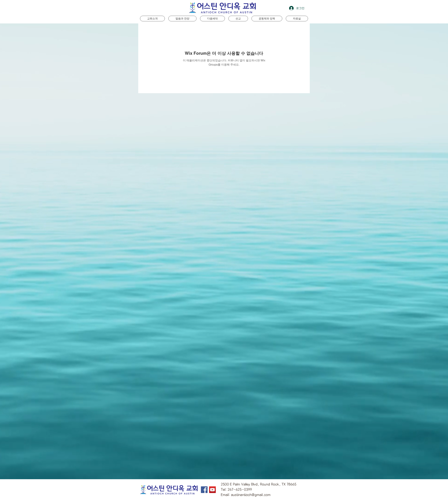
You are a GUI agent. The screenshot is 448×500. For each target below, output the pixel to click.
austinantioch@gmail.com (251, 495)
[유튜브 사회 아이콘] (212, 489)
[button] (212, 18)
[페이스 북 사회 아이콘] (204, 489)
